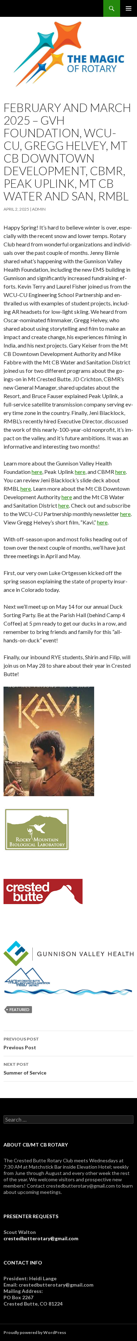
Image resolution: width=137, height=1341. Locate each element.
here (37, 471)
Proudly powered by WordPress (35, 1332)
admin (39, 209)
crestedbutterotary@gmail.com (41, 1238)
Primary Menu (128, 8)
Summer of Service (25, 1069)
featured (19, 1009)
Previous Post (21, 1043)
